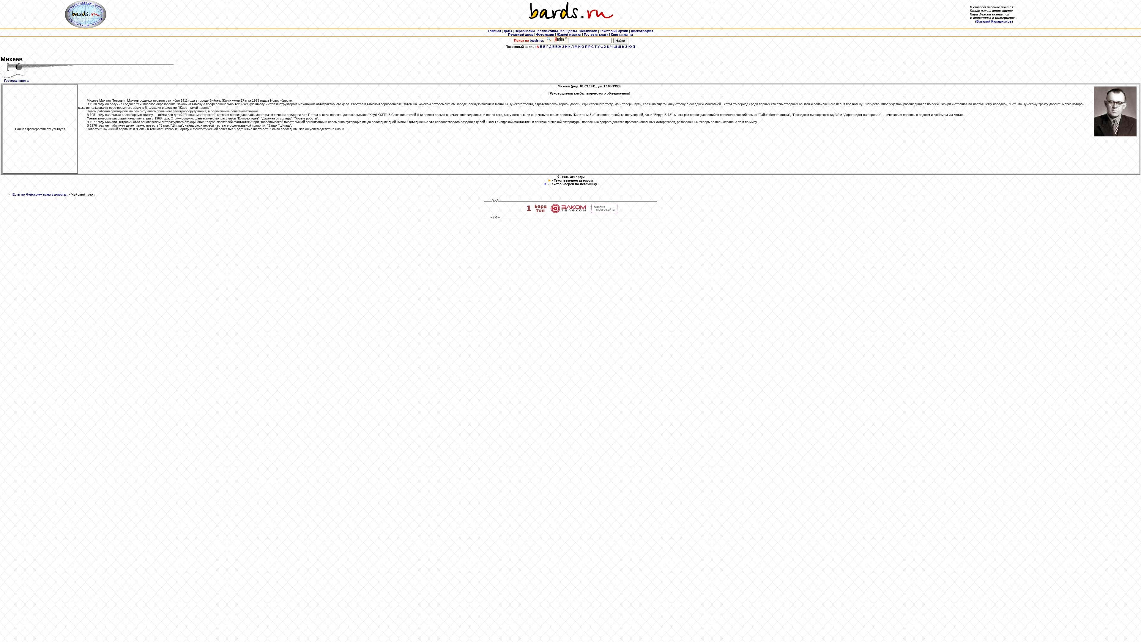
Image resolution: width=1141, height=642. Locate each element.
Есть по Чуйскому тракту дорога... (40, 194)
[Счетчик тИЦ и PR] (604, 212)
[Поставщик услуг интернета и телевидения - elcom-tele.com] (568, 212)
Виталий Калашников (994, 21)
